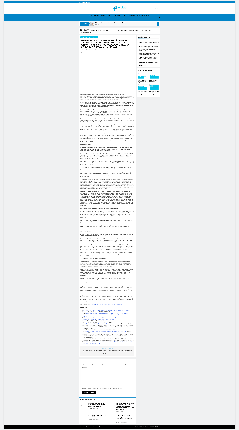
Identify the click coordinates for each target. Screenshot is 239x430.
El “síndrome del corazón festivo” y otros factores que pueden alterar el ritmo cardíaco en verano (117, 22)
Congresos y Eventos (106, 15)
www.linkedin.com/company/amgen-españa (111, 304)
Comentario (84, 367)
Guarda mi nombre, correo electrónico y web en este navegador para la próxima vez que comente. (103, 388)
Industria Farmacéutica (143, 15)
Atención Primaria (94, 15)
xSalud (83, 49)
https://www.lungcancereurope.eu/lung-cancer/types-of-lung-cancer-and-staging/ (105, 331)
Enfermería (132, 15)
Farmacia (125, 15)
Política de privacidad (143, 426)
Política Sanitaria (119, 18)
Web (118, 383)
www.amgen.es (94, 304)
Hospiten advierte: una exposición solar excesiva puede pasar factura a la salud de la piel (97, 415)
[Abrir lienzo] (80, 17)
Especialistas (117, 15)
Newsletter (157, 426)
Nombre (84, 383)
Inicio (136, 426)
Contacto (152, 426)
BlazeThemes (99, 426)
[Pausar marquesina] (158, 24)
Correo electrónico (103, 383)
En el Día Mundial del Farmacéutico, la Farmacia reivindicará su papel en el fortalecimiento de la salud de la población (148, 64)
